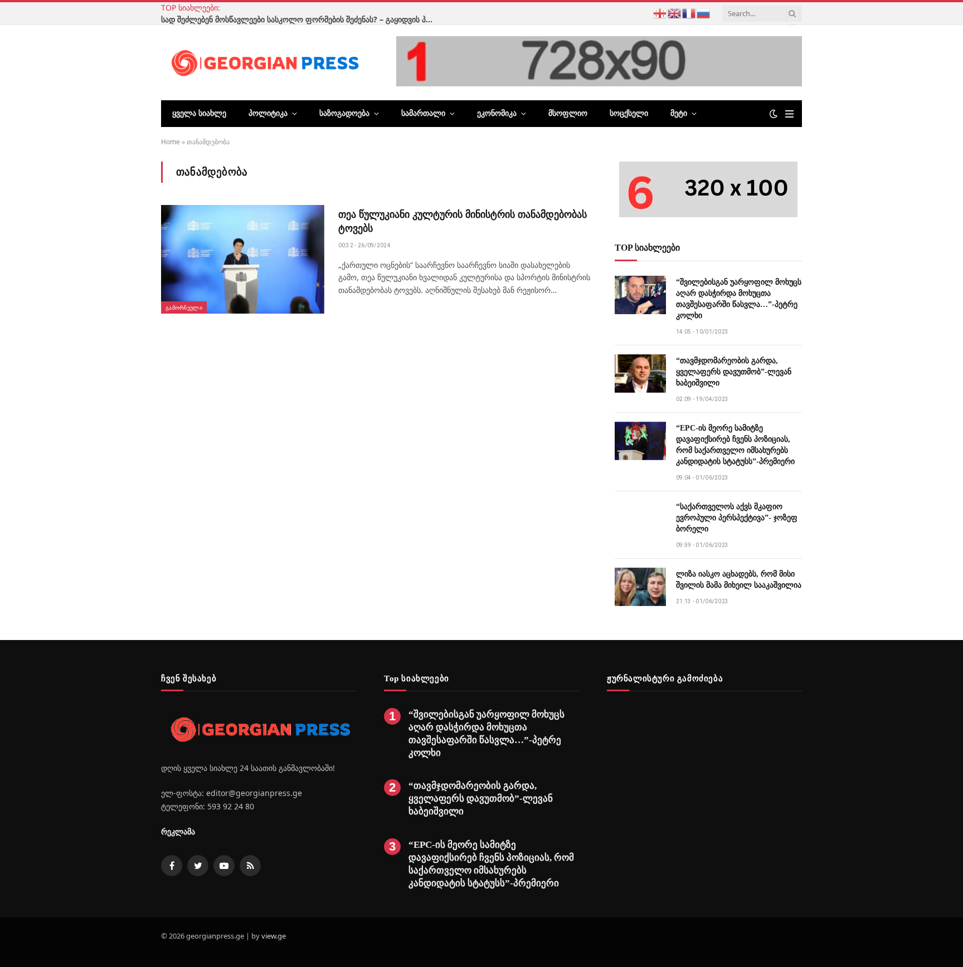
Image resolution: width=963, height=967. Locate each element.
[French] (689, 12)
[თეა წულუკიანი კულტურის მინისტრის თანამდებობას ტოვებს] (242, 259)
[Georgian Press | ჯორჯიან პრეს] (263, 62)
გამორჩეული (184, 307)
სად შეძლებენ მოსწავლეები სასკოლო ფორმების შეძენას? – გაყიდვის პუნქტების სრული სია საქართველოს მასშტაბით (300, 19)
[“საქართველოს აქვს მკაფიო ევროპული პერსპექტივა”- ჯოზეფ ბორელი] (640, 519)
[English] (675, 12)
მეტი (678, 113)
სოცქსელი (629, 113)
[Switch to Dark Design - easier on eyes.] (773, 113)
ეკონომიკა (497, 113)
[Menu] (789, 113)
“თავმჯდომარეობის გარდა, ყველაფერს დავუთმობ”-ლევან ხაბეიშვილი (733, 371)
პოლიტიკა (268, 113)
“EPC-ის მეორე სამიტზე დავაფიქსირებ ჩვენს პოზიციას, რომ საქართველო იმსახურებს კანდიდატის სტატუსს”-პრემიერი (735, 445)
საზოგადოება (344, 113)
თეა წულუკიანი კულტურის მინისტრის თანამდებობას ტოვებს (462, 221)
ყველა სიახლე (199, 113)
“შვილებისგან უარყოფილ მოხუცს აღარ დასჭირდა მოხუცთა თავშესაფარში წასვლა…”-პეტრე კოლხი (738, 299)
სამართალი (423, 113)
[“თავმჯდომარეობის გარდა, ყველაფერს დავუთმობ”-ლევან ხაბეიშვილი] (640, 373)
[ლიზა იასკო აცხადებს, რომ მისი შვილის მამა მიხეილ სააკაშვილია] (640, 587)
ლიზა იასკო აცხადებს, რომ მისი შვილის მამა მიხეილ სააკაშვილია (738, 579)
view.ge (273, 936)
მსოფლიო (567, 113)
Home (170, 141)
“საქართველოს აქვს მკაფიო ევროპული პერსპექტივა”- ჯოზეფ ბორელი (736, 517)
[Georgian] (660, 12)
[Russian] (704, 12)
